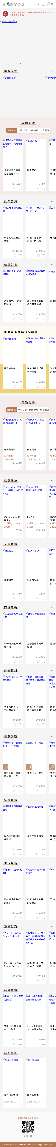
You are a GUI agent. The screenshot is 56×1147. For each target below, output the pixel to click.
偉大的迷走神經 (35, 836)
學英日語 (22, 409)
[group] (28, 42)
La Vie (30, 516)
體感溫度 (8, 580)
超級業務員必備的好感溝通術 (35, 302)
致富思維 (31, 170)
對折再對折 (33, 580)
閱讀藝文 (44, 409)
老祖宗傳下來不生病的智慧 (12, 708)
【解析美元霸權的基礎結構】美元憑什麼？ (12, 173)
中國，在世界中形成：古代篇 (35, 239)
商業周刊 (31, 449)
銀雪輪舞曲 (10, 368)
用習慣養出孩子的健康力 (35, 901)
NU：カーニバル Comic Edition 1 (12, 966)
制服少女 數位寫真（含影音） (12, 1027)
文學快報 (33, 130)
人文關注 (44, 130)
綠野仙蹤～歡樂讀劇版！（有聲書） (12, 776)
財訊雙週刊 (10, 449)
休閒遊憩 (33, 409)
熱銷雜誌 (11, 409)
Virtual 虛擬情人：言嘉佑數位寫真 (35, 1029)
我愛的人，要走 (35, 772)
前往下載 (28, 1135)
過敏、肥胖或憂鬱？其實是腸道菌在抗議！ (35, 710)
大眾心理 (22, 130)
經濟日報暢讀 (11, 1095)
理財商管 (11, 130)
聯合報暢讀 (33, 1095)
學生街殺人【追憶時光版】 (35, 370)
